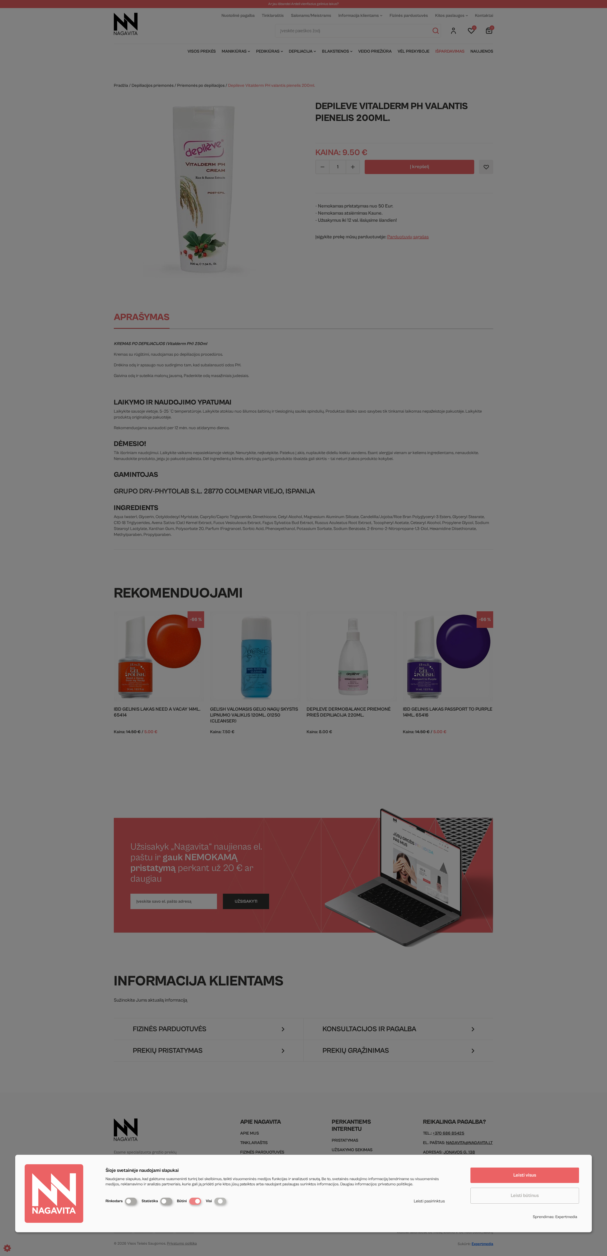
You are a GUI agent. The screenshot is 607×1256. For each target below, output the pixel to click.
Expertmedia (566, 1217)
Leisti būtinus (525, 1195)
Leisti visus (524, 1175)
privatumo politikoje (395, 1184)
